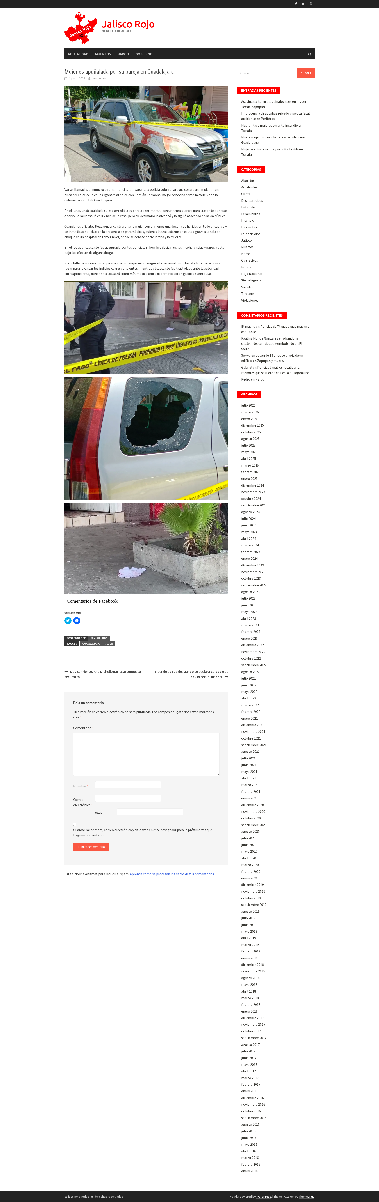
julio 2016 (248, 1131)
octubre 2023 (251, 578)
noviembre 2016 (253, 1104)
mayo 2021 (249, 771)
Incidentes (249, 227)
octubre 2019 (251, 898)
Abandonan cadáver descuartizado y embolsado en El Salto (271, 343)
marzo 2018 (250, 998)
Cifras (245, 193)
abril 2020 (248, 858)
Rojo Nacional (251, 273)
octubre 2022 (251, 658)
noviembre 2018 (253, 971)
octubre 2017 (251, 1031)
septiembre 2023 (253, 585)
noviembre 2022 (253, 652)
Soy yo (246, 355)
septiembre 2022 (253, 665)
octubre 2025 (251, 432)
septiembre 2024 (253, 505)
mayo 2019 (249, 931)
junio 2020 (248, 845)
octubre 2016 (251, 1111)
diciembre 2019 (252, 884)
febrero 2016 (250, 1164)
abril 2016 (248, 1151)
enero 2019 (249, 958)
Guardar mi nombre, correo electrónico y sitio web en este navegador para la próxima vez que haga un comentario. (142, 832)
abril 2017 (248, 1071)
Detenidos (249, 207)
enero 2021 (249, 798)
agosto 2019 (250, 911)
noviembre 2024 (253, 492)
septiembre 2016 (253, 1117)
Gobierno (144, 54)
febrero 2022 (250, 711)
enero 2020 (249, 878)
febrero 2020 (250, 871)
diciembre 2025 (252, 425)
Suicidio (247, 287)
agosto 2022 (250, 671)
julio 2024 (248, 518)
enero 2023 (249, 638)
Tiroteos (247, 293)
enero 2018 (249, 1011)
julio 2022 (248, 678)
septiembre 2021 (253, 745)
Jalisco (246, 240)
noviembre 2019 (253, 891)
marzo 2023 (250, 625)
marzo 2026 (250, 412)
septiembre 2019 (253, 904)
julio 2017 (248, 1051)
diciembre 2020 (252, 805)
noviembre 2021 (253, 731)
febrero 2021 (250, 791)
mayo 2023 (249, 611)
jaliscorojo (99, 78)
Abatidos (248, 180)
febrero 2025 (250, 472)
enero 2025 (249, 478)
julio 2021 (248, 758)
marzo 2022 (250, 705)
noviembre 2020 (253, 811)
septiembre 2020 (253, 825)
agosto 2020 (250, 831)
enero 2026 (249, 418)
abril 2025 (248, 458)
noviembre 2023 (253, 572)
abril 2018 (248, 991)
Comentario (83, 728)
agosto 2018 (250, 978)
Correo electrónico (83, 802)
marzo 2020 (250, 864)
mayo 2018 (249, 984)
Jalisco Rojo (128, 24)
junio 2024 (248, 525)
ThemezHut (306, 1196)
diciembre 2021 (252, 725)
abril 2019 (248, 938)
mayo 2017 (249, 1064)
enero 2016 (249, 1171)
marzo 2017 (250, 1078)
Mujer (109, 643)
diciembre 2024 (252, 485)
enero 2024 (249, 558)
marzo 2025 (250, 465)
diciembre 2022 (252, 645)
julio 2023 (248, 598)
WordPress (263, 1196)
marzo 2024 (250, 545)
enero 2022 (249, 718)
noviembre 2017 (253, 1024)
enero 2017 (249, 1091)
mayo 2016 (249, 1144)
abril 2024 (248, 538)
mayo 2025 (249, 452)
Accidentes (249, 187)
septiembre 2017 (253, 1038)
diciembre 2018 (252, 964)
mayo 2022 (249, 691)
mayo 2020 (249, 851)
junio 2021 (248, 765)
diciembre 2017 (252, 1018)
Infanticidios (250, 234)
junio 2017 (248, 1057)
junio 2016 (248, 1137)
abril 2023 (248, 618)
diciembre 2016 (252, 1098)
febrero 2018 (250, 1004)
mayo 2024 (249, 532)
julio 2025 (248, 445)
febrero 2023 (250, 631)
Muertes (247, 247)
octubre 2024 (251, 498)
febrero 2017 (250, 1084)
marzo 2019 (250, 944)
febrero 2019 (250, 951)
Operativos (249, 260)
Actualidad (78, 54)
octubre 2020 (251, 818)
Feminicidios (99, 638)
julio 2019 (248, 918)
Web (98, 813)
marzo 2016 (250, 1157)
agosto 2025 (250, 438)
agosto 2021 (250, 751)
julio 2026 (248, 405)
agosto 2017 (250, 1044)
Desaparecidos (252, 200)
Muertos (103, 54)
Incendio (247, 220)
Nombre (80, 786)
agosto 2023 (250, 591)
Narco (123, 54)
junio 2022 (248, 685)
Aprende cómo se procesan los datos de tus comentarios (172, 874)
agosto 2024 (250, 512)
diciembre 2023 (252, 565)
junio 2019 (248, 924)
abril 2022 (248, 698)
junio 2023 (248, 605)
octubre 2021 (251, 738)
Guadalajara (91, 643)
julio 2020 (248, 838)
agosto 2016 (250, 1124)
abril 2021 (248, 778)
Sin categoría (251, 280)
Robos (246, 267)
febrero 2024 (250, 552)
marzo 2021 (250, 784)
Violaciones (249, 300)
